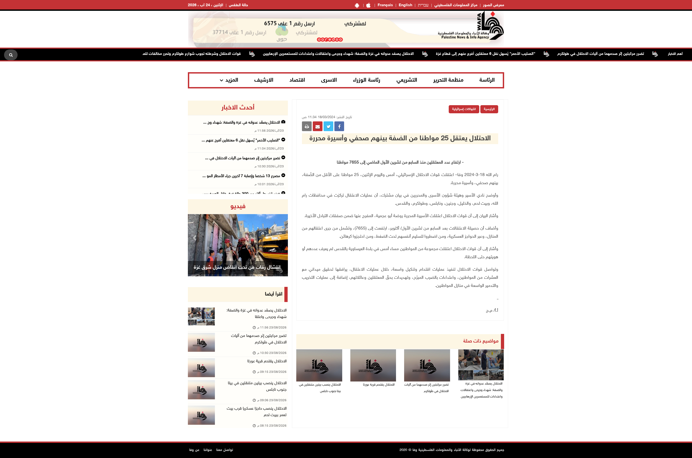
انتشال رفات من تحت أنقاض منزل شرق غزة (237, 268)
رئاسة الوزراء (366, 80)
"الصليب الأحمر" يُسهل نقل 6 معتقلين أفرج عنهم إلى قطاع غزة (498, 54)
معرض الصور (493, 5)
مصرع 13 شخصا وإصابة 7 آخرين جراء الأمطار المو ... (241, 176)
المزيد (231, 80)
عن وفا (194, 450)
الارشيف (263, 80)
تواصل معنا (224, 450)
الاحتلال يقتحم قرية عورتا (379, 385)
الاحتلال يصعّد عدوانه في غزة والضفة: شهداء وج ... (241, 122)
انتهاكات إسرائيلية (464, 109)
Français (385, 5)
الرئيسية (489, 109)
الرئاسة (487, 80)
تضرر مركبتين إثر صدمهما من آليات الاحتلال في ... (242, 158)
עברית (423, 5)
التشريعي (407, 80)
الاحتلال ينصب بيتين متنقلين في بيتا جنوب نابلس (320, 388)
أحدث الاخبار (237, 108)
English (405, 5)
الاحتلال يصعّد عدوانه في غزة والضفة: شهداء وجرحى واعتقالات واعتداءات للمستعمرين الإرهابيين (351, 54)
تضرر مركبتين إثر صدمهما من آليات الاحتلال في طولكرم (613, 54)
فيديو (238, 207)
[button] (195, 237)
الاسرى (329, 80)
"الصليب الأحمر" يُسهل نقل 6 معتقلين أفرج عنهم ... (241, 140)
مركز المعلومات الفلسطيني (455, 5)
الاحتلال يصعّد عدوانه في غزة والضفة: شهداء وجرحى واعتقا (257, 313)
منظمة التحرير (448, 80)
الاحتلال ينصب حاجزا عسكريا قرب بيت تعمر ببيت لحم (257, 411)
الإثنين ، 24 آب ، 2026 (205, 5)
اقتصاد (297, 80)
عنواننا (208, 450)
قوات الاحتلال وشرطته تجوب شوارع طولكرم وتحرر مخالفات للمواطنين (199, 54)
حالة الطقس (238, 5)
